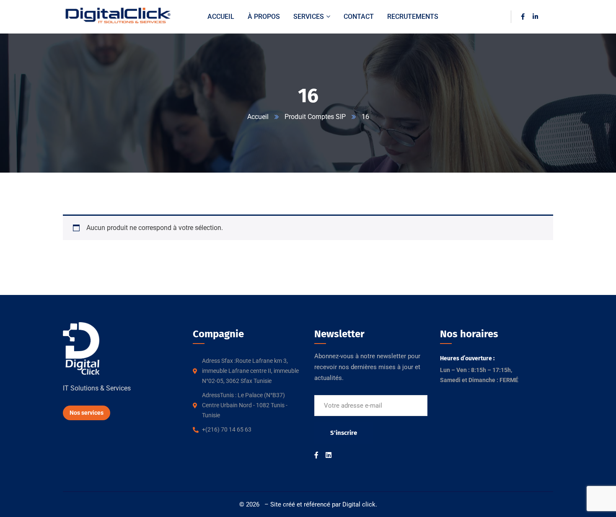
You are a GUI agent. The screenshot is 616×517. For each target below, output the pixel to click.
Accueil (258, 117)
